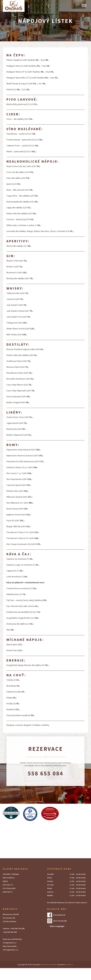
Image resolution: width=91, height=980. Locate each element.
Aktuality (8, 885)
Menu (5, 881)
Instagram (60, 921)
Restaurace (9, 878)
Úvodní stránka (11, 874)
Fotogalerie (9, 888)
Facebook (59, 915)
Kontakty (8, 892)
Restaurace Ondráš (48, 964)
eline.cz (70, 964)
